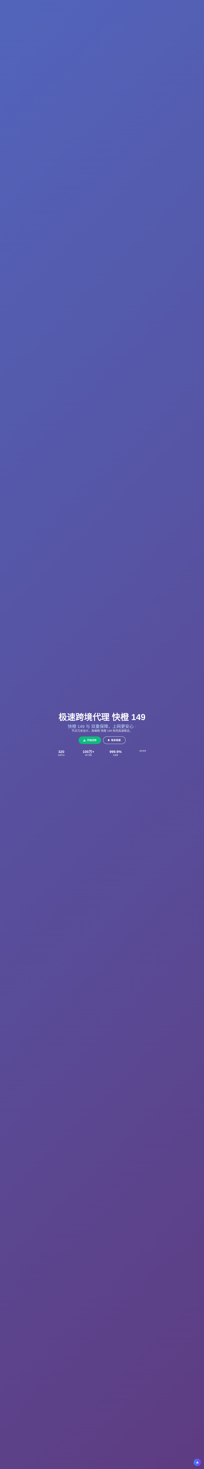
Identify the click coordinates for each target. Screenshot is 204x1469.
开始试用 (91, 740)
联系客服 (116, 740)
